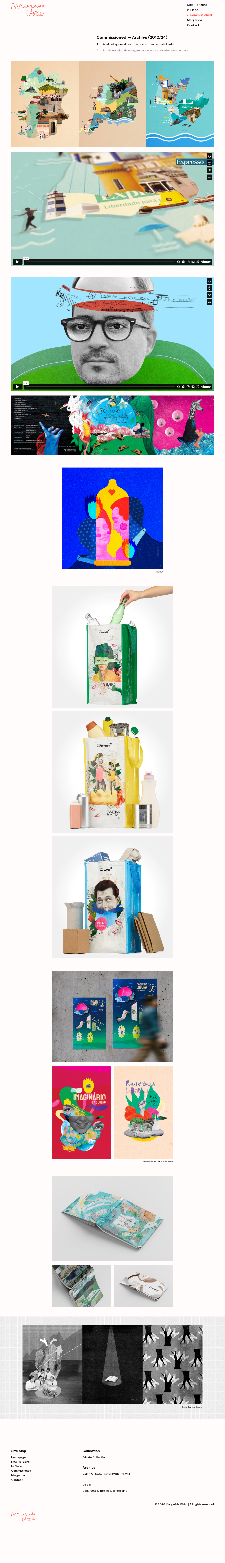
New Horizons (197, 5)
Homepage (18, 1457)
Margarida (194, 20)
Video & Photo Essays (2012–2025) (106, 1474)
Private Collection (94, 1457)
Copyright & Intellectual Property (104, 1491)
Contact (193, 25)
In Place (192, 10)
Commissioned (21, 1470)
